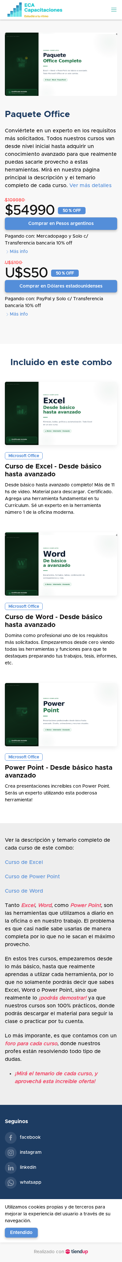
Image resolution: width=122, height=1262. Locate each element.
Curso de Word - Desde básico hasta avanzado (53, 621)
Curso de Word (24, 891)
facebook (30, 1137)
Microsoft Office (23, 456)
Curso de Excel (24, 862)
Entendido (21, 1232)
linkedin (28, 1167)
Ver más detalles (90, 185)
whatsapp (30, 1182)
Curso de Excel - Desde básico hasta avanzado (53, 470)
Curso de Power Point (32, 876)
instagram (31, 1152)
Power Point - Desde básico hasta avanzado (59, 772)
